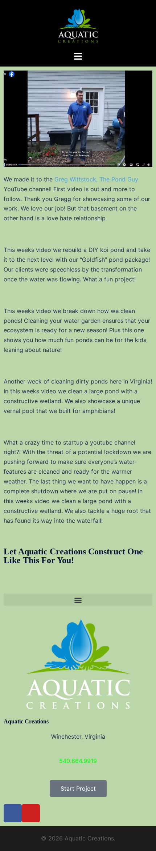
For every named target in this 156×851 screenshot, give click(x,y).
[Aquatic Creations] (78, 24)
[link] (96, 179)
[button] (78, 600)
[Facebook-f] (13, 813)
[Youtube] (31, 813)
